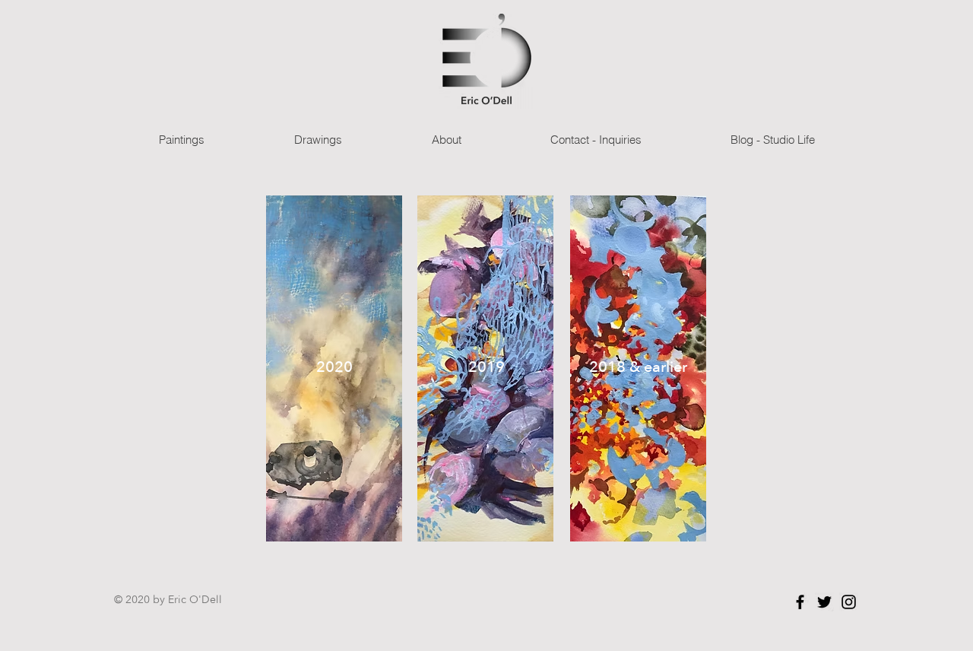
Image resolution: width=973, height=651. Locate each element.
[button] (181, 139)
